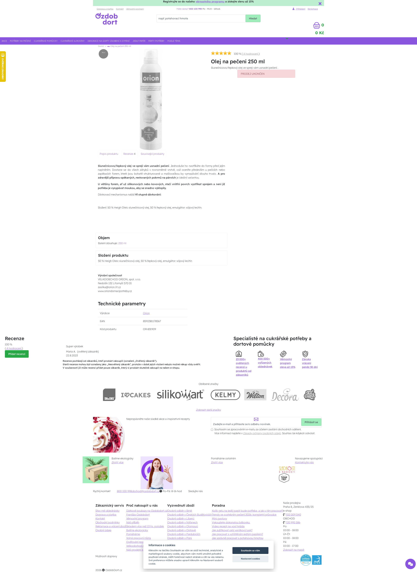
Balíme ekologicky (137, 530)
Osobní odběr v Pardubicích (183, 534)
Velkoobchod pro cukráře (141, 545)
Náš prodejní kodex (137, 549)
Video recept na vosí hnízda (228, 526)
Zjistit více (117, 462)
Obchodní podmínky (107, 522)
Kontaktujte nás (304, 462)
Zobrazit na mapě (293, 549)
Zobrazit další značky (208, 409)
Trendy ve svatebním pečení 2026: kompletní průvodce (244, 514)
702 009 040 (293, 514)
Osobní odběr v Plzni (179, 538)
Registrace (313, 8)
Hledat (253, 18)
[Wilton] (255, 394)
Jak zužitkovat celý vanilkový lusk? (232, 530)
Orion (146, 313)
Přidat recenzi (16, 354)
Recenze (128, 153)
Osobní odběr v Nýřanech (182, 522)
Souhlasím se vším (250, 550)
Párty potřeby (156, 41)
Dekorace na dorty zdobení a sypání (108, 41)
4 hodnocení (251, 53)
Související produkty (152, 153)
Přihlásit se (311, 422)
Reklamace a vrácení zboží (110, 526)
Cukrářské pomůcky (46, 41)
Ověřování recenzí (136, 542)
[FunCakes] (309, 394)
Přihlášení (300, 8)
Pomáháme (133, 534)
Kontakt (120, 8)
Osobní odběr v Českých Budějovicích (189, 514)
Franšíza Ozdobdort (138, 514)
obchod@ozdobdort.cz (145, 491)
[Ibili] (109, 394)
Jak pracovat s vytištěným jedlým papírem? (237, 534)
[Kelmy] (225, 394)
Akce (4, 41)
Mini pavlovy (219, 518)
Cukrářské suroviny (73, 41)
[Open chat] (410, 562)
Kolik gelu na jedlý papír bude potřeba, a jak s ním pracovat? (247, 510)
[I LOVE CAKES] (136, 394)
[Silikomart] (181, 394)
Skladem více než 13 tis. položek (145, 526)
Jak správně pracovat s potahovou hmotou (237, 538)
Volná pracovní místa (138, 538)
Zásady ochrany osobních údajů (262, 433)
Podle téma (173, 41)
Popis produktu (109, 153)
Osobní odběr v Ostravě (181, 530)
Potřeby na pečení (20, 41)
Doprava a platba (105, 8)
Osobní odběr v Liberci (180, 518)
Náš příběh (132, 522)
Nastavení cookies (250, 558)
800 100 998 (124, 491)
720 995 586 (293, 522)
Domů (101, 46)
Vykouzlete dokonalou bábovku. (231, 522)
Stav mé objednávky (107, 510)
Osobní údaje (103, 530)
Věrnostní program (135, 8)
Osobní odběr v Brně (179, 510)
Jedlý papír (139, 41)
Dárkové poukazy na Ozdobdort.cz (146, 510)
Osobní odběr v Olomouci (182, 526)
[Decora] (284, 394)
